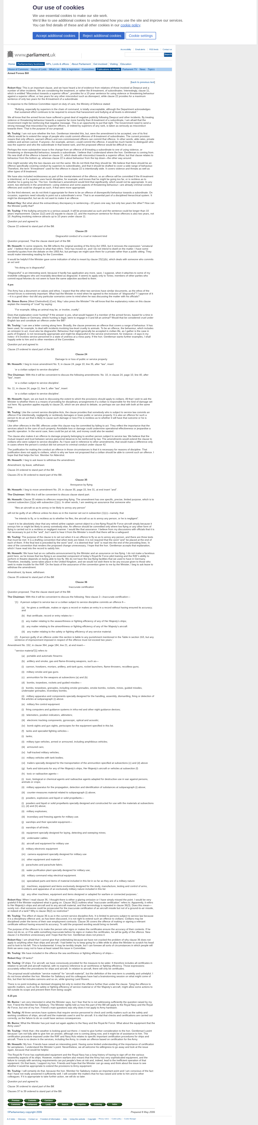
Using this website (77, 1119)
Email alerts (140, 49)
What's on (54, 69)
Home (11, 64)
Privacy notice (104, 1119)
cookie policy (130, 25)
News (142, 69)
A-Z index (11, 1119)
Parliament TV (130, 69)
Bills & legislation (70, 69)
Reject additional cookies (102, 36)
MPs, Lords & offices (57, 64)
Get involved (100, 64)
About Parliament (81, 64)
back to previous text (142, 82)
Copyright (92, 1119)
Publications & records (108, 69)
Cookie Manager (130, 1119)
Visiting (114, 64)
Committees (88, 69)
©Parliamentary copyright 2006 (25, 1112)
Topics (151, 69)
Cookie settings (141, 36)
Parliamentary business (31, 64)
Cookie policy (116, 1119)
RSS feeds (153, 49)
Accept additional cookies (55, 36)
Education (125, 64)
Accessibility (126, 49)
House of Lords (39, 69)
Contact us (167, 49)
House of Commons (18, 69)
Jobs (65, 1119)
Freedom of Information (50, 1119)
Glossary (22, 1119)
